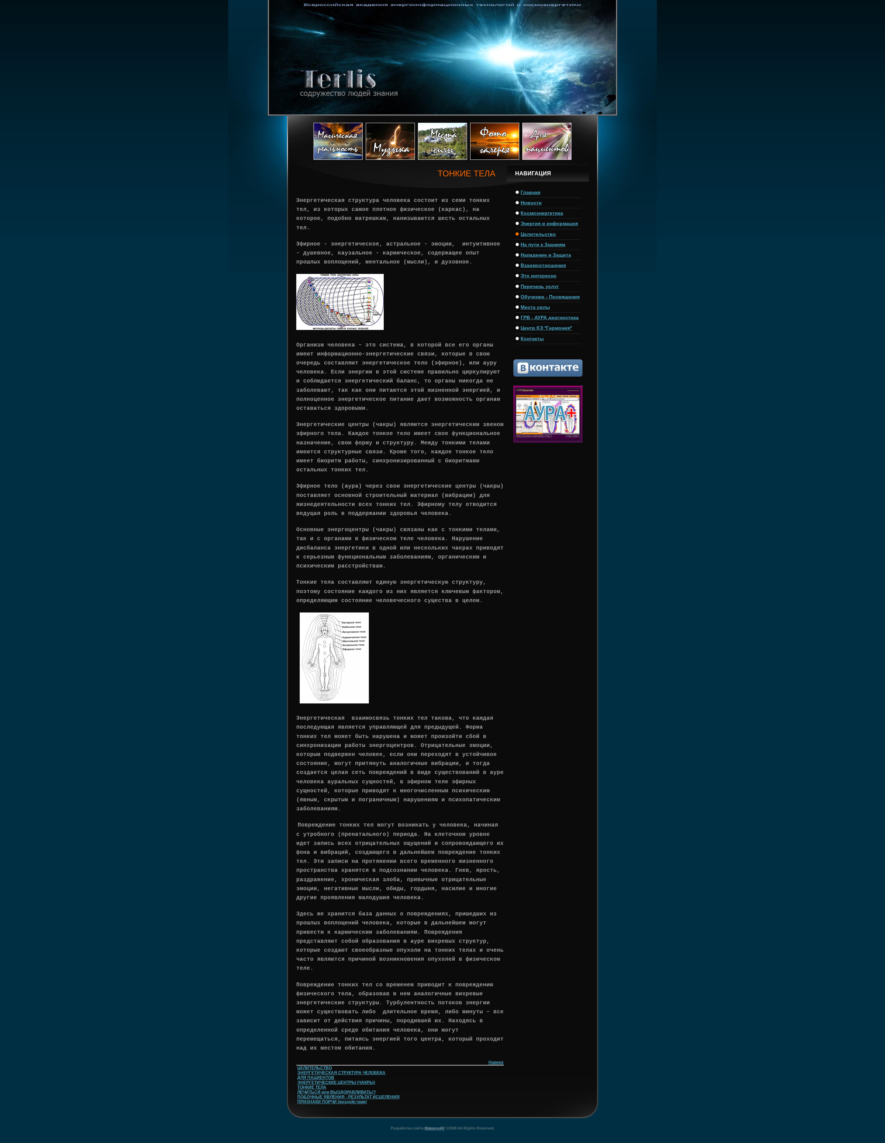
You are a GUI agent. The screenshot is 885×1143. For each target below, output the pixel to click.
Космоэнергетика (542, 213)
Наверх (496, 1062)
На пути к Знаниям (543, 244)
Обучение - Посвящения (550, 296)
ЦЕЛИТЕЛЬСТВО (314, 1068)
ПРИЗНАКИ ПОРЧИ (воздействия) (332, 1101)
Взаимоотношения (543, 265)
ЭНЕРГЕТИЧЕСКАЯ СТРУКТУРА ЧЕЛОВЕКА (341, 1072)
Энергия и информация (549, 223)
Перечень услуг (540, 286)
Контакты (532, 338)
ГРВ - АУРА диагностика (550, 317)
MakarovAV (435, 1128)
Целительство (538, 234)
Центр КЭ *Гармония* (546, 328)
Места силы (535, 307)
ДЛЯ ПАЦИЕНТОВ (315, 1077)
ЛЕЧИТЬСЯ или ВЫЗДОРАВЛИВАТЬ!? (336, 1092)
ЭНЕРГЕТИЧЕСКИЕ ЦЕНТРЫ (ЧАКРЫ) (336, 1082)
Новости (531, 202)
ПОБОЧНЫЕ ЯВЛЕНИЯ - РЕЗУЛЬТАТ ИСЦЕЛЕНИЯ (348, 1097)
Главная (530, 192)
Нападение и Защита (546, 255)
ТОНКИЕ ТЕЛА (311, 1087)
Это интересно (539, 275)
